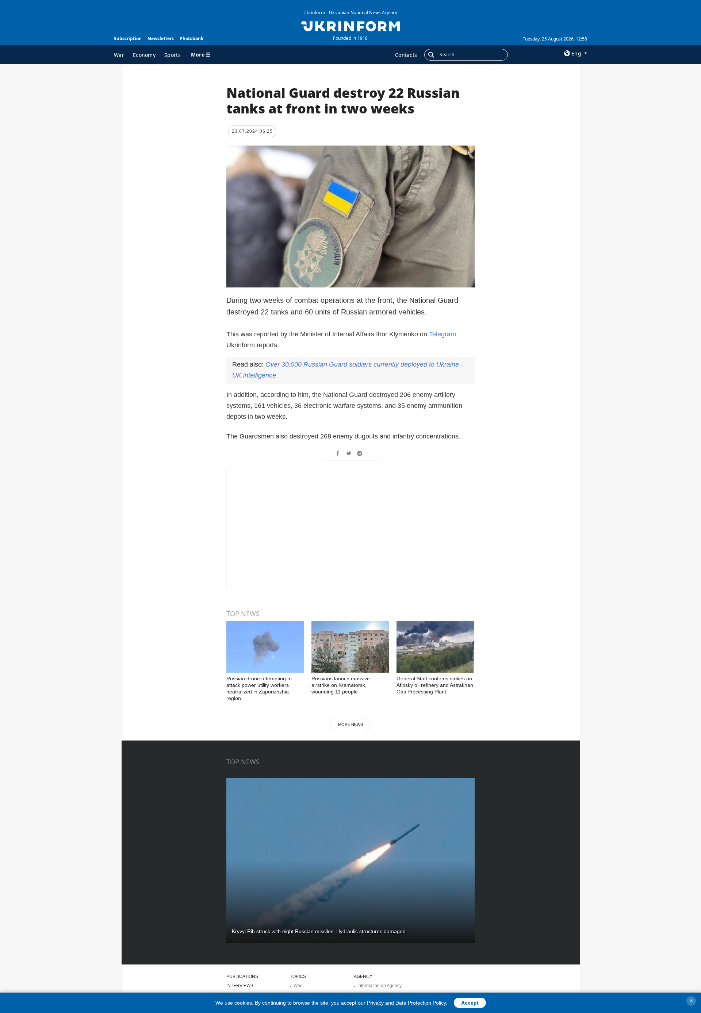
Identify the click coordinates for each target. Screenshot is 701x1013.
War (119, 54)
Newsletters (161, 38)
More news (350, 724)
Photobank (191, 38)
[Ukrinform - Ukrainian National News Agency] (350, 26)
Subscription (128, 38)
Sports (172, 54)
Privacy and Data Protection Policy (406, 1003)
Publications (242, 976)
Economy (144, 54)
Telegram (442, 334)
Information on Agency (379, 985)
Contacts (406, 54)
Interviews (239, 985)
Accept (470, 1003)
